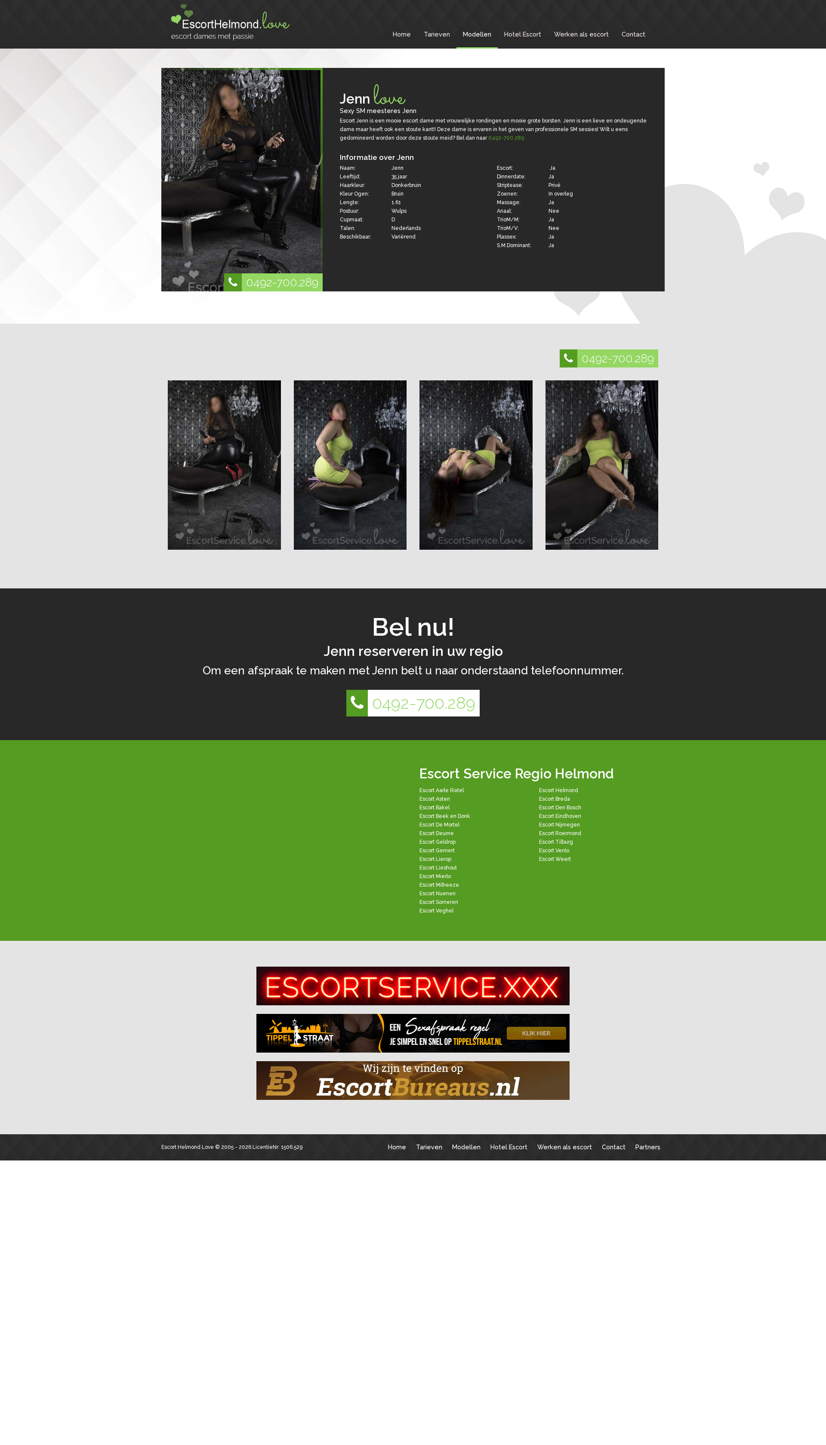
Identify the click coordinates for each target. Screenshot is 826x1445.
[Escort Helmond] (232, 22)
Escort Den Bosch (560, 808)
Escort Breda (554, 799)
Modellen (477, 34)
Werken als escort (581, 34)
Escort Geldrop (437, 842)
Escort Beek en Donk (444, 816)
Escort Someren (438, 902)
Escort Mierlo (435, 876)
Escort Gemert (437, 851)
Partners (647, 1147)
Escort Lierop (435, 859)
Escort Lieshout (438, 868)
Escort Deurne (436, 833)
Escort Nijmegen (559, 825)
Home (402, 34)
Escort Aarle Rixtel (441, 790)
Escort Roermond (560, 833)
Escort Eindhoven (560, 816)
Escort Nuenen (437, 894)
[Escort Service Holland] (413, 986)
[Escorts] (413, 1033)
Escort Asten (434, 799)
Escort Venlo (554, 851)
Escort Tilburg (556, 842)
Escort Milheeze (439, 885)
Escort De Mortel (439, 825)
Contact (633, 34)
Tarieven (437, 34)
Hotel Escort (522, 34)
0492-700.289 (282, 282)
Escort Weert (555, 859)
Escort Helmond (558, 790)
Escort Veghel (436, 911)
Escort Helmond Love (187, 1147)
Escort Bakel (434, 808)
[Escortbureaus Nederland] (413, 1080)
